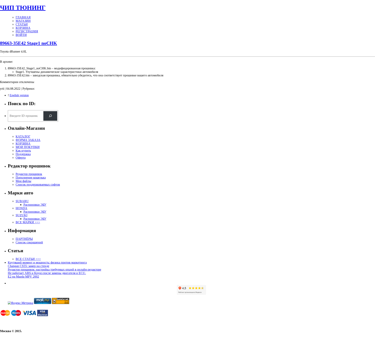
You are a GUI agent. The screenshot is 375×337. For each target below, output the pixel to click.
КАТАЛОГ (23, 136)
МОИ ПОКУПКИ (28, 147)
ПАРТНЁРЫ (24, 238)
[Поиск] (50, 116)
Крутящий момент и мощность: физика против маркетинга (47, 262)
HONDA (21, 208)
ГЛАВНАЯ (23, 17)
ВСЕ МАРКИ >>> (28, 222)
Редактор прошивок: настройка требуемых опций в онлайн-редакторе (54, 269)
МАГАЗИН (23, 20)
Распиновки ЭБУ (34, 204)
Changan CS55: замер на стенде (28, 266)
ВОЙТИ (21, 35)
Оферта (21, 157)
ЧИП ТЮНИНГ (23, 7)
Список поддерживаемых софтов (38, 184)
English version (19, 95)
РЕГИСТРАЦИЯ (27, 31)
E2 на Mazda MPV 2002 (23, 276)
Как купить (23, 150)
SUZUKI (21, 215)
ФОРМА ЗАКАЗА (28, 140)
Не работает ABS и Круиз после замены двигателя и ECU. (47, 273)
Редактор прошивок (29, 174)
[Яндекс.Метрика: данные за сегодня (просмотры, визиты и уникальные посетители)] (20, 303)
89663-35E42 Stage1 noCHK (28, 43)
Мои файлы (23, 181)
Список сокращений (29, 242)
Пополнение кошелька (31, 177)
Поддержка (23, 154)
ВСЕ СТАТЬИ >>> (28, 259)
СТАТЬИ (22, 24)
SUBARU (22, 201)
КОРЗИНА (23, 27)
